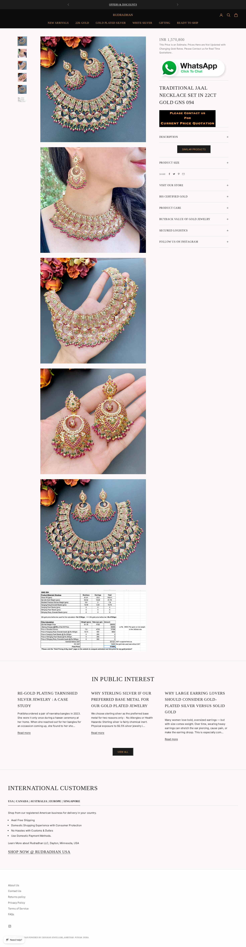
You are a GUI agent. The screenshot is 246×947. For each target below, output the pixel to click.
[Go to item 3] (22, 65)
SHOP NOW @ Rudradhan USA (39, 852)
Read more (24, 732)
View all (122, 751)
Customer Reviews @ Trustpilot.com (123, 4)
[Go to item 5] (22, 89)
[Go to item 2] (22, 53)
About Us (13, 885)
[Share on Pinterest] (178, 174)
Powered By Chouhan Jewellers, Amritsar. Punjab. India (59, 937)
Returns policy (16, 896)
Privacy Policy (16, 902)
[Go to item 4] (22, 77)
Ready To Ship (187, 22)
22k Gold (82, 22)
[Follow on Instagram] (9, 926)
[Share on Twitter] (174, 174)
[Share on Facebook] (169, 174)
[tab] (44, 802)
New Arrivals (58, 22)
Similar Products (194, 149)
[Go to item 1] (22, 41)
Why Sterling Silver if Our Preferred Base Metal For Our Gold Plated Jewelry (121, 699)
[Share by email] (183, 174)
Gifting (164, 22)
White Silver (142, 22)
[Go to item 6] (22, 99)
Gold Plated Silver (111, 22)
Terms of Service (18, 908)
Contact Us (14, 891)
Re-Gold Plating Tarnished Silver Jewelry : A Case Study (48, 699)
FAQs (11, 914)
